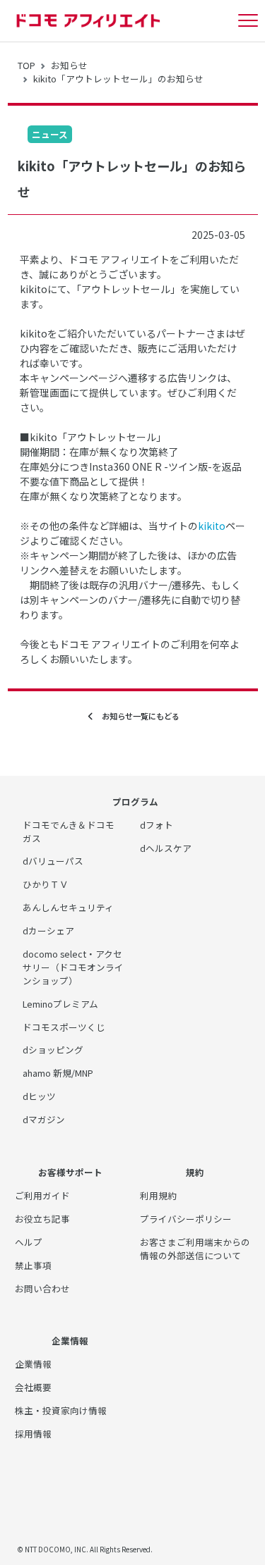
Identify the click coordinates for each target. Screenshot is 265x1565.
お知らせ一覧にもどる (136, 716)
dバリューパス (53, 860)
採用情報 (33, 1433)
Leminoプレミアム (60, 1003)
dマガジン (44, 1119)
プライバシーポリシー (186, 1218)
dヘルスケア (166, 848)
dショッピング (53, 1049)
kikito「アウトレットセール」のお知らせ (118, 78)
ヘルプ (28, 1242)
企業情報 (33, 1364)
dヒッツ (39, 1096)
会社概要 (33, 1387)
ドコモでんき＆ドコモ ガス (68, 831)
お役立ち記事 (42, 1218)
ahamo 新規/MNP (58, 1073)
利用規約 (158, 1195)
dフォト (156, 824)
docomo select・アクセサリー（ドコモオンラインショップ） (73, 967)
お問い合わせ (42, 1288)
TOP (26, 65)
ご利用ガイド (42, 1195)
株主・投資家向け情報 (61, 1410)
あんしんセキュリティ (68, 907)
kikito (211, 526)
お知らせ (69, 65)
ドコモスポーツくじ (64, 1027)
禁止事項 (33, 1265)
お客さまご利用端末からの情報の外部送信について (195, 1248)
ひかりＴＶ (46, 884)
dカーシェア (48, 930)
